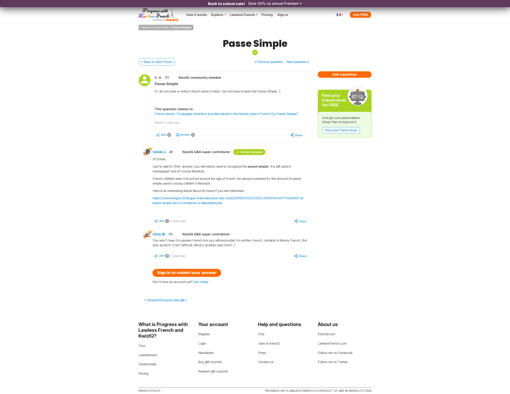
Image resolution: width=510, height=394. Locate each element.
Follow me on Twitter (333, 362)
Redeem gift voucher (213, 371)
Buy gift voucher (210, 362)
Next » (298, 62)
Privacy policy (149, 390)
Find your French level (341, 130)
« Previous (268, 62)
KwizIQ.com (326, 334)
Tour (141, 346)
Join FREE (360, 15)
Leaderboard (147, 355)
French (145, 27)
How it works (196, 15)
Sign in (283, 15)
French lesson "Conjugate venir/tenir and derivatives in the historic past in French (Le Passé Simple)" (227, 114)
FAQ (261, 334)
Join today (201, 282)
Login (202, 343)
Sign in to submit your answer (187, 272)
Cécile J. (159, 152)
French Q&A (161, 27)
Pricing (267, 15)
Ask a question (344, 74)
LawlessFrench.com (332, 343)
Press (262, 353)
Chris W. (159, 234)
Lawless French (242, 15)
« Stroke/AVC (154, 300)
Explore (217, 15)
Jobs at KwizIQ (269, 343)
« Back (156, 62)
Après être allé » (175, 300)
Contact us (266, 362)
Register (204, 334)
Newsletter (206, 353)
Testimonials (147, 364)
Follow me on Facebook (335, 353)
